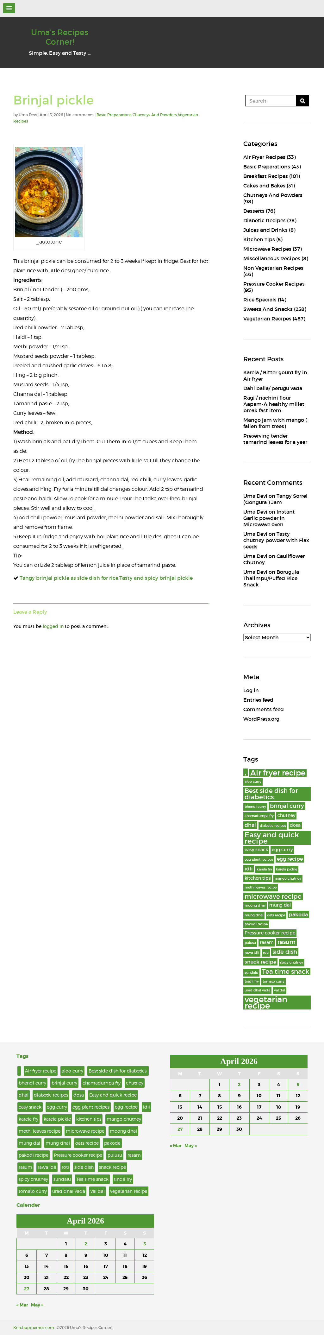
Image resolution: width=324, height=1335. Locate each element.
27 (26, 1289)
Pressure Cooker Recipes (274, 284)
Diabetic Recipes (264, 220)
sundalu (251, 973)
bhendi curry (255, 807)
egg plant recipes (259, 859)
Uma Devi (255, 496)
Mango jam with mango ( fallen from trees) (275, 423)
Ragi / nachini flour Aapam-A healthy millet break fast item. (273, 404)
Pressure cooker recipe (270, 933)
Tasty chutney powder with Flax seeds (276, 540)
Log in (251, 690)
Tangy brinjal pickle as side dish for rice (69, 578)
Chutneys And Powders (155, 114)
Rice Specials (260, 299)
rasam (267, 942)
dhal (250, 825)
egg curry (282, 849)
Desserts (254, 211)
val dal (279, 990)
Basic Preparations (114, 114)
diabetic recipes (273, 826)
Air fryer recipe (277, 773)
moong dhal (255, 905)
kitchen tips (258, 878)
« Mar (22, 1305)
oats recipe (276, 915)
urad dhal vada (257, 990)
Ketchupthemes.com (34, 1327)
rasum (286, 942)
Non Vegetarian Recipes (273, 268)
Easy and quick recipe (272, 838)
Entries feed (258, 700)
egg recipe (290, 859)
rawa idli (252, 953)
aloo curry (253, 782)
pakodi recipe (256, 924)
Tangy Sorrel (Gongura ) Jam (275, 499)
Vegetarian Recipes (267, 318)
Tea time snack (285, 971)
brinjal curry (287, 805)
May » (37, 1305)
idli (249, 868)
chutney (286, 815)
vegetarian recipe (266, 1002)
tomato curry (273, 981)
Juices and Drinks (265, 230)
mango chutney (288, 878)
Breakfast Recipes (265, 176)
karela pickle (286, 869)
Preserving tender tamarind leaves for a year (275, 439)
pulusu (250, 943)
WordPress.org (261, 719)
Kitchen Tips (259, 239)
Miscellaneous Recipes (271, 258)
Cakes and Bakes (264, 185)
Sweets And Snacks (268, 309)
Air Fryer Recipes (264, 157)
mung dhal (254, 915)
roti (266, 953)
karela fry (264, 869)
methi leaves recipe (261, 887)
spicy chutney (291, 962)
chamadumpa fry (259, 816)
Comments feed (263, 709)
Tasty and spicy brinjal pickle (156, 578)
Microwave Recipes (267, 249)
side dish (284, 951)
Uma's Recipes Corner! (59, 37)
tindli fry (252, 981)
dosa (295, 825)
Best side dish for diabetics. (271, 794)
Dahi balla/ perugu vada (272, 388)
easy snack (256, 849)
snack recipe (260, 962)
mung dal (280, 905)
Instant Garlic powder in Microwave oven (269, 518)
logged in (53, 626)
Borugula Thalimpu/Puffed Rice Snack (271, 578)
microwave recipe (273, 896)
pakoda (298, 914)
